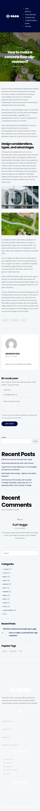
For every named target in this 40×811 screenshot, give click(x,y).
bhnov (5, 577)
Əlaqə (28, 26)
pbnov (5, 595)
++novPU (6, 569)
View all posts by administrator (15, 364)
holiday (15, 320)
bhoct (5, 580)
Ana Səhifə (28, 10)
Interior (20, 47)
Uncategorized (8, 610)
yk (3, 614)
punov (5, 603)
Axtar (3, 437)
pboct (5, 599)
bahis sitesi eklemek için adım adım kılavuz (17, 463)
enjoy (5, 320)
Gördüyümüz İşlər (31, 22)
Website (29, 364)
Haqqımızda (30, 15)
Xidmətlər (30, 18)
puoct (5, 607)
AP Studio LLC (29, 807)
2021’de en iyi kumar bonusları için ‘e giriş (16, 459)
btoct (5, 588)
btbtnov (6, 584)
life (24, 320)
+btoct (5, 573)
